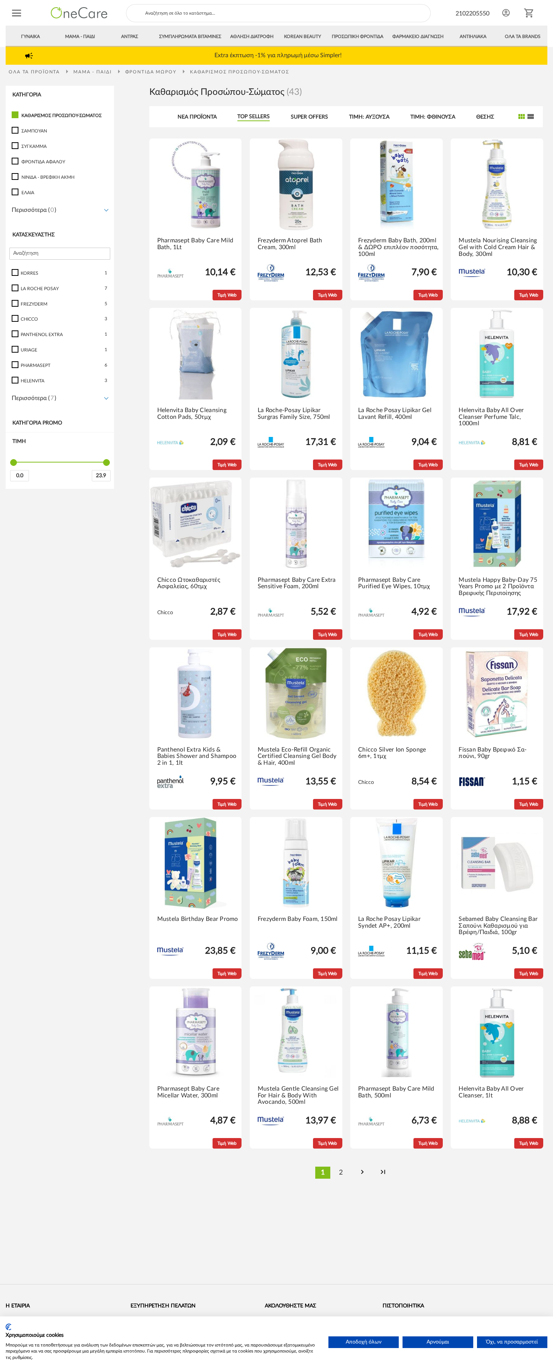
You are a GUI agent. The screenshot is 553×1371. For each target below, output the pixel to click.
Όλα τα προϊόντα (35, 72)
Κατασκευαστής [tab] (33, 234)
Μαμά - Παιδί (80, 36)
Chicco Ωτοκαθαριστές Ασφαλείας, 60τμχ (188, 583)
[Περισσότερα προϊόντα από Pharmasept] (170, 276)
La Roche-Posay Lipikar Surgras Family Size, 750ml (294, 413)
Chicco (165, 612)
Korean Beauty (302, 36)
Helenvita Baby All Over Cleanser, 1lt (491, 1092)
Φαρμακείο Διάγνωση (418, 36)
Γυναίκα (30, 36)
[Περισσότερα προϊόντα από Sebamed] (472, 958)
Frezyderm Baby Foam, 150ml (298, 919)
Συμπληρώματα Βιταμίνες (190, 36)
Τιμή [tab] (19, 441)
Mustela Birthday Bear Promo (197, 919)
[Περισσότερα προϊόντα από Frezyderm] (271, 280)
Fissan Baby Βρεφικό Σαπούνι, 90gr (493, 753)
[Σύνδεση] (505, 12)
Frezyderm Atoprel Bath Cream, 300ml (290, 243)
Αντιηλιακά (473, 36)
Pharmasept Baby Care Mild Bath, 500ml (396, 1092)
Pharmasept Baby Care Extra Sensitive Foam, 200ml (297, 583)
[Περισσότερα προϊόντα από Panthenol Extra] (170, 786)
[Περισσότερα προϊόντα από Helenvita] (170, 443)
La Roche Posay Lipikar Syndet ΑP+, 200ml (389, 922)
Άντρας (129, 36)
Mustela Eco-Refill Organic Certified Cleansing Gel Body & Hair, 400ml (297, 756)
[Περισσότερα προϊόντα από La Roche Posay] (271, 446)
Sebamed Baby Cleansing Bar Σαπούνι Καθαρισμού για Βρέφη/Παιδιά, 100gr (498, 925)
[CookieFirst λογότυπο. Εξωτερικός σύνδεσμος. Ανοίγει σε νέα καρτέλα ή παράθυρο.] (8, 1327)
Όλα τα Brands (523, 36)
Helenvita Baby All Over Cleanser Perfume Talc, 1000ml (491, 416)
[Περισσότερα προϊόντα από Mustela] (472, 275)
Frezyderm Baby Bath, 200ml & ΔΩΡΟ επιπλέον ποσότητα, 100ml (398, 247)
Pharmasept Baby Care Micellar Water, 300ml (188, 1092)
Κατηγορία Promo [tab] (37, 423)
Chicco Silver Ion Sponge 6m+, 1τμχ (392, 753)
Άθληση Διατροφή (251, 36)
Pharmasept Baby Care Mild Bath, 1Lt (195, 243)
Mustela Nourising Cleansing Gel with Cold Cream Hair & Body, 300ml (498, 247)
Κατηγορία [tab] (26, 94)
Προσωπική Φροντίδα (357, 36)
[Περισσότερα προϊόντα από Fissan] (472, 784)
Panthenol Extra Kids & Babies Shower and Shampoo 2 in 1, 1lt (197, 756)
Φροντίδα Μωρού (151, 72)
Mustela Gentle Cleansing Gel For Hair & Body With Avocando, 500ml (298, 1095)
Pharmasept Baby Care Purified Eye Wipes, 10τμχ (394, 583)
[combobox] (278, 13)
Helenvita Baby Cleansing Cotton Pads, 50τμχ (191, 413)
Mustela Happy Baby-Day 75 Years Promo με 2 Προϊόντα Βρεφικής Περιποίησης (498, 586)
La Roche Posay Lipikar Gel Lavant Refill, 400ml (394, 413)
